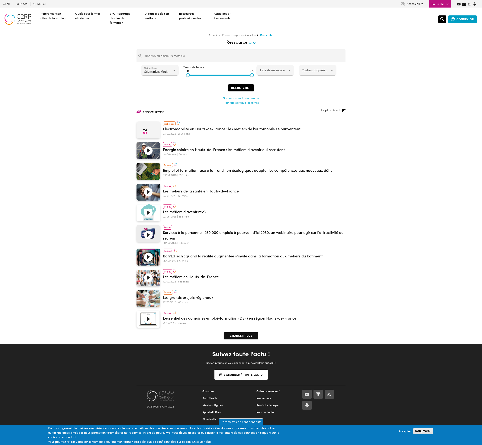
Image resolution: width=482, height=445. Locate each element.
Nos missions (263, 398)
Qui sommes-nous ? (268, 391)
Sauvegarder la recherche (241, 98)
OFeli (6, 4)
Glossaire (208, 391)
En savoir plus (201, 441)
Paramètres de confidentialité (241, 422)
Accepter (405, 431)
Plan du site (209, 419)
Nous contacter (265, 412)
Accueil (213, 35)
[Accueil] (18, 19)
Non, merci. (423, 431)
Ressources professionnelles (238, 35)
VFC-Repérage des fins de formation (120, 17)
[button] (160, 70)
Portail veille (209, 398)
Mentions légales (212, 405)
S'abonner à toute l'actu (243, 374)
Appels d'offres (211, 412)
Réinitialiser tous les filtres (241, 103)
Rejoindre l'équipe (267, 405)
